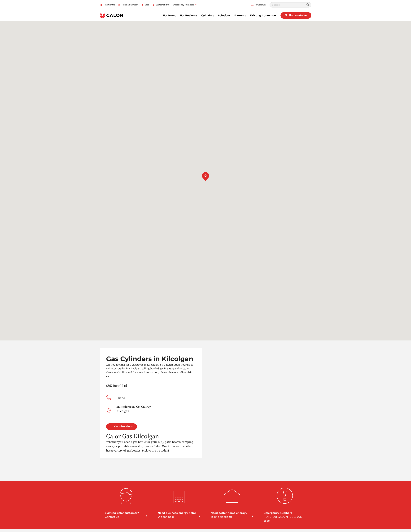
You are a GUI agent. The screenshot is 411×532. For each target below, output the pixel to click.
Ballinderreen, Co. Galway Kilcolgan (133, 409)
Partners (240, 15)
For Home (169, 15)
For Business (188, 15)
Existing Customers (263, 15)
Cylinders (207, 15)
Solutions (224, 15)
